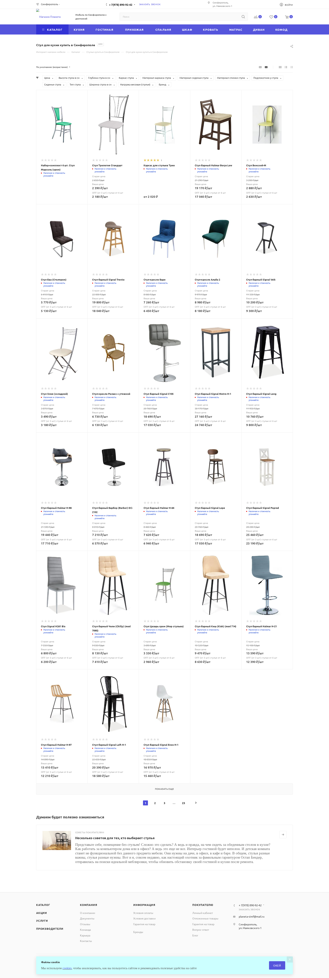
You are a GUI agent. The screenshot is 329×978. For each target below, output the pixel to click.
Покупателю (202, 904)
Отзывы (85, 924)
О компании (87, 912)
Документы (87, 918)
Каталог (43, 904)
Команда (85, 929)
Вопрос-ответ (200, 929)
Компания (88, 904)
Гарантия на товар (144, 924)
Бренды (138, 932)
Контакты (86, 941)
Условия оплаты (143, 912)
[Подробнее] (283, 834)
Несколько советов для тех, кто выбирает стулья (115, 838)
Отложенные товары (205, 918)
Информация (144, 904)
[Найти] (243, 17)
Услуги (42, 920)
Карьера (85, 935)
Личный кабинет (202, 912)
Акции (41, 912)
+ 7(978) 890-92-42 (120, 4)
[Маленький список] (260, 67)
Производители (49, 928)
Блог (195, 935)
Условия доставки (144, 918)
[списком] (285, 67)
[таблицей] (291, 67)
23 (183, 803)
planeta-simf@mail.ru (251, 916)
